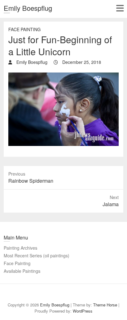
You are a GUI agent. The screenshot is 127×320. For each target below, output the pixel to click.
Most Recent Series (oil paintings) (36, 255)
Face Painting (24, 29)
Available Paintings (22, 271)
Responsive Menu (119, 8)
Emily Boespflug (28, 8)
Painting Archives (20, 248)
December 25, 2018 (81, 62)
